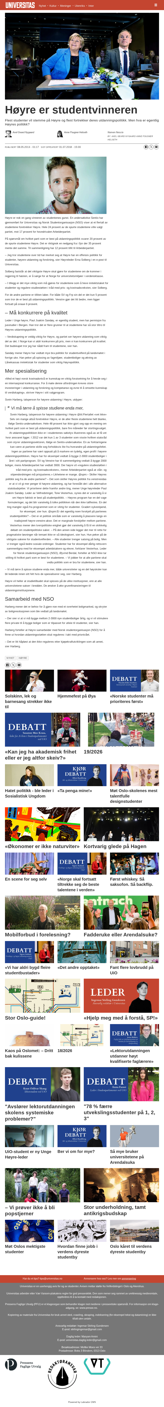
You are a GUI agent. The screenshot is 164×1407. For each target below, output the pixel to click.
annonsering (129, 1278)
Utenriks (80, 5)
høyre (23, 658)
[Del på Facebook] (146, 147)
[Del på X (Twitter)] (151, 147)
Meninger (65, 5)
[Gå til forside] (20, 5)
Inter (91, 5)
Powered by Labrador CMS (82, 1402)
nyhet (11, 658)
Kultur (53, 5)
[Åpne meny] (156, 5)
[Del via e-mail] (156, 147)
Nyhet (42, 5)
